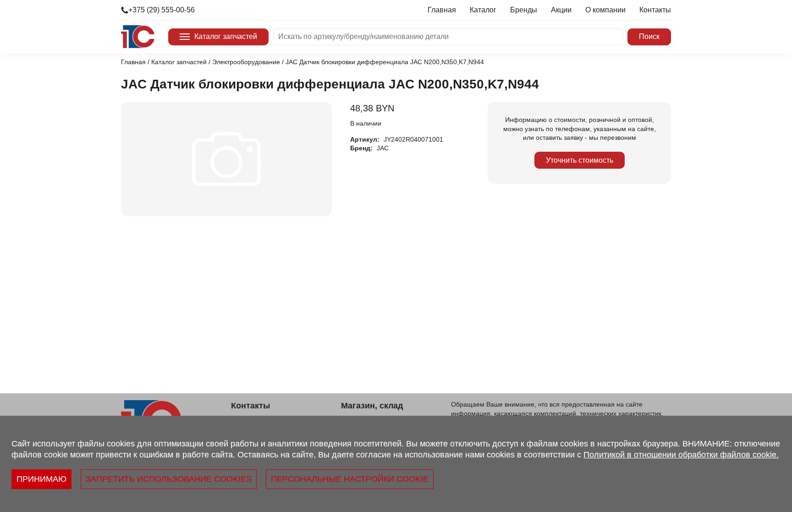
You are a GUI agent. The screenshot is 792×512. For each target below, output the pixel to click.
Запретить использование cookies (169, 479)
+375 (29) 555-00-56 (161, 10)
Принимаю (41, 479)
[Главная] (137, 36)
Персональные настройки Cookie (350, 479)
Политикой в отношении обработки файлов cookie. (681, 454)
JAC (383, 148)
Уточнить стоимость (579, 160)
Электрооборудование (246, 62)
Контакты (655, 10)
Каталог (483, 10)
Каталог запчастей (225, 36)
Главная (442, 10)
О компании (605, 10)
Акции (561, 10)
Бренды (523, 10)
